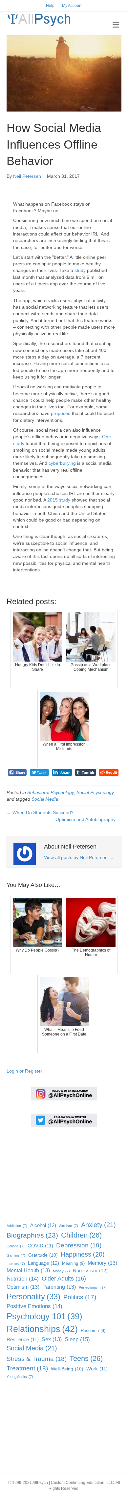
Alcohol (43, 1225)
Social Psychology (95, 792)
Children (81, 1235)
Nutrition (23, 1279)
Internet (16, 1263)
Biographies (32, 1235)
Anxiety (98, 1224)
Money (61, 1271)
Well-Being (67, 1368)
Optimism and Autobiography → (88, 819)
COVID (40, 1245)
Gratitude (43, 1255)
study (80, 270)
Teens (86, 1358)
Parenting (59, 1287)
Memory (102, 1263)
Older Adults (64, 1278)
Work (97, 1368)
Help (50, 5)
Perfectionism (93, 1287)
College (16, 1246)
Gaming (16, 1255)
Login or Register (24, 1071)
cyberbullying (62, 463)
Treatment (27, 1368)
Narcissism (90, 1270)
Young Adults (20, 1377)
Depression (78, 1245)
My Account (72, 5)
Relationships (42, 1329)
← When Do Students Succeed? (40, 812)
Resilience (23, 1339)
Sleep (77, 1339)
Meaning (73, 1263)
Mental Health (28, 1270)
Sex (52, 1339)
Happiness (83, 1254)
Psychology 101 (44, 1316)
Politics (79, 1297)
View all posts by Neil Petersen (79, 857)
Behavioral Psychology (50, 792)
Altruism (68, 1226)
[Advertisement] (39, 1172)
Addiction (17, 1226)
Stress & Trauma (37, 1358)
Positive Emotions (34, 1306)
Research (93, 1330)
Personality (33, 1296)
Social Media (45, 799)
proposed (61, 413)
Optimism (23, 1287)
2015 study (58, 500)
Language (43, 1263)
